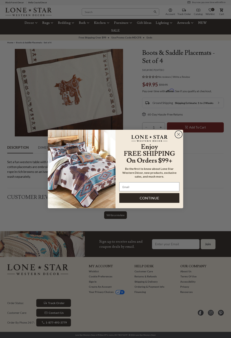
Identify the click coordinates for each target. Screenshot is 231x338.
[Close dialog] (178, 134)
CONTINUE (149, 198)
